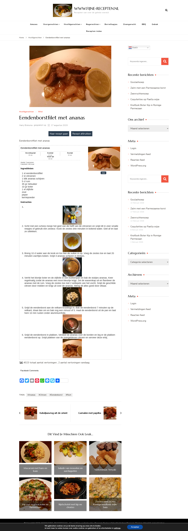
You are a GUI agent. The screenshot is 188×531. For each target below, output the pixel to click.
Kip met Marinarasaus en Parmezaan (35, 506)
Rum (69, 394)
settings (117, 528)
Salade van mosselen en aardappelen (70, 469)
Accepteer (135, 527)
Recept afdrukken (81, 133)
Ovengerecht (129, 24)
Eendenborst (57, 394)
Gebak (155, 24)
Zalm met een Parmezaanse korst (148, 87)
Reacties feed (137, 159)
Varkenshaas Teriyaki (105, 469)
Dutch (135, 47)
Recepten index (94, 31)
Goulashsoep (137, 82)
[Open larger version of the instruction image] (72, 207)
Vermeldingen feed (140, 154)
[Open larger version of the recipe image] (104, 148)
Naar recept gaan (59, 133)
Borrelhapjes (111, 24)
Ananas (32, 394)
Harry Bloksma (25, 125)
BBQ (144, 24)
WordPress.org (138, 165)
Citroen (43, 394)
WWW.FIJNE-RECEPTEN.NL (96, 8)
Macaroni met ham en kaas (35, 469)
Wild (40, 112)
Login (133, 148)
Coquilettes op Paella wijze (144, 99)
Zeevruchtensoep (139, 93)
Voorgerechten (50, 24)
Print (103, 173)
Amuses (33, 24)
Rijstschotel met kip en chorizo (70, 506)
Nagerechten (92, 24)
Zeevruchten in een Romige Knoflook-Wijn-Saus (105, 504)
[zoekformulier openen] (166, 10)
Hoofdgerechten (72, 24)
